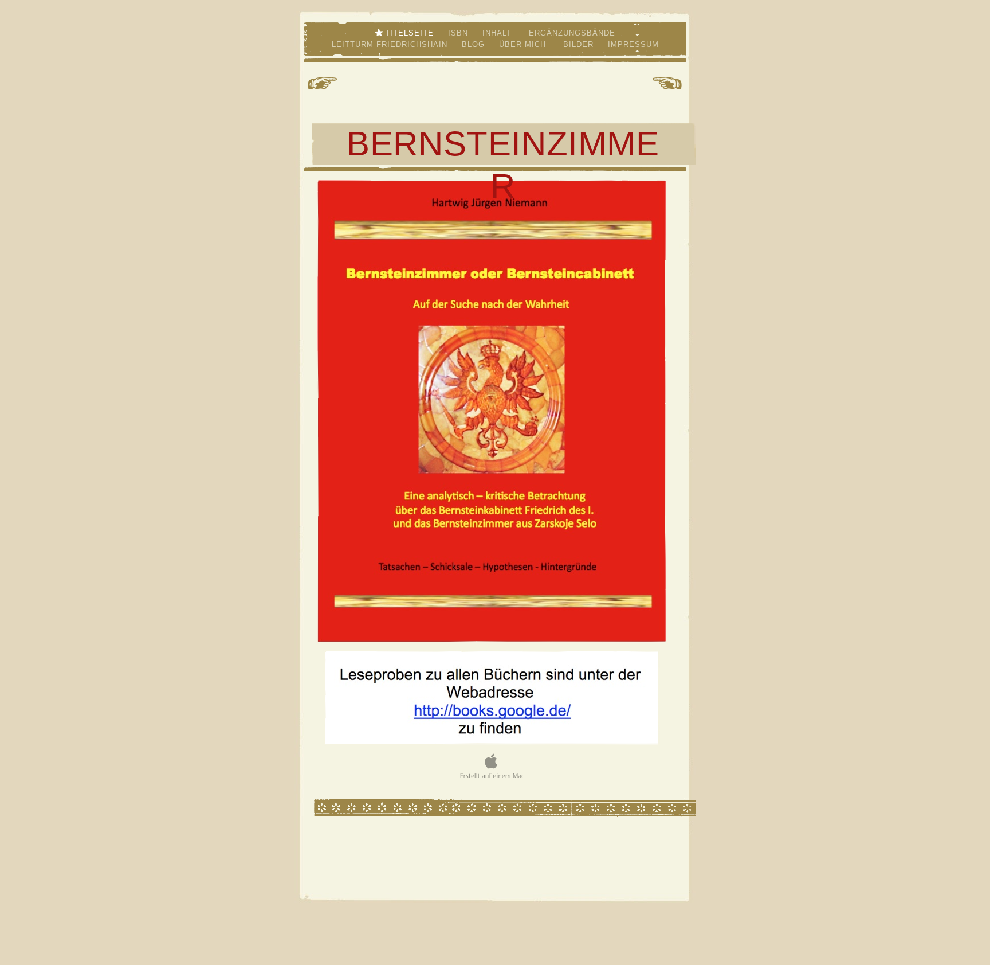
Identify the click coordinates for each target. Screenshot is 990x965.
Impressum (633, 44)
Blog (475, 44)
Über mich (525, 44)
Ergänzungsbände (570, 33)
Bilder (579, 44)
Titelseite (411, 33)
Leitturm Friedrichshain (391, 44)
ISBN (459, 33)
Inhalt (498, 33)
